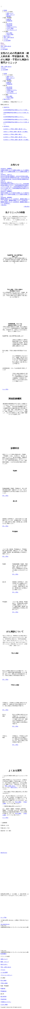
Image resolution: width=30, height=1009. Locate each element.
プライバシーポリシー (6, 975)
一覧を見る (3, 205)
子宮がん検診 (9, 34)
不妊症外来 (9, 25)
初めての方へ (6, 36)
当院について (9, 13)
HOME (5, 10)
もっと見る (5, 389)
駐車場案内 (3, 953)
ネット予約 (3, 917)
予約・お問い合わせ (8, 37)
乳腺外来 (8, 19)
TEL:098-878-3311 (5, 924)
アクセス (5, 39)
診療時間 (4, 822)
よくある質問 (6, 40)
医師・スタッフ (10, 14)
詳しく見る (5, 495)
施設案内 (8, 16)
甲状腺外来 (9, 20)
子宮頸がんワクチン (11, 26)
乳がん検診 (9, 33)
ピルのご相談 (9, 28)
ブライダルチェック (11, 30)
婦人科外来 (9, 23)
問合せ (2, 43)
